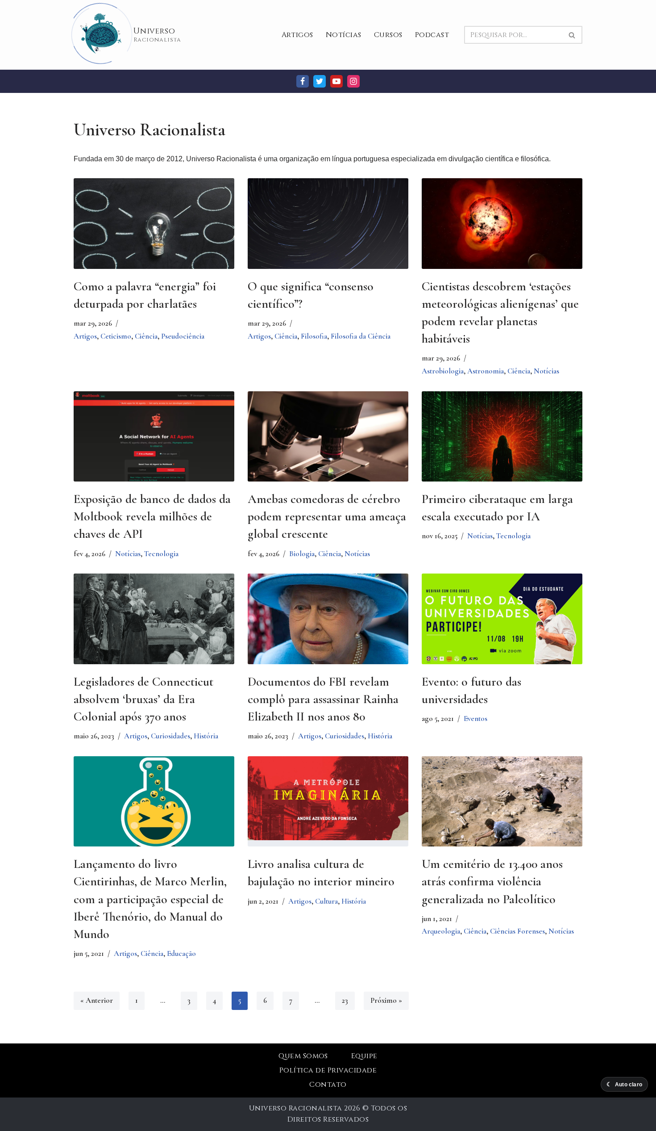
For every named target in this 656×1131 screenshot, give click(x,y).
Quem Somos (303, 1056)
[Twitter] (319, 81)
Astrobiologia (443, 371)
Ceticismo (115, 336)
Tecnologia (161, 553)
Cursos (388, 35)
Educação (181, 953)
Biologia (302, 553)
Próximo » (386, 1000)
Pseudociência (182, 336)
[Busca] (572, 35)
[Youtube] (336, 81)
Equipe (364, 1056)
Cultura (326, 901)
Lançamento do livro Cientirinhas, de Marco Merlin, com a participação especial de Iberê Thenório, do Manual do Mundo (150, 899)
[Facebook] (302, 81)
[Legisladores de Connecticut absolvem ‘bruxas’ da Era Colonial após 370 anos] (154, 636)
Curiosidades (170, 736)
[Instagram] (353, 81)
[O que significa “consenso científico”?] (328, 231)
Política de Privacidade (328, 1070)
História (206, 736)
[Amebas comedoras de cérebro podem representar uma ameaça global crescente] (328, 444)
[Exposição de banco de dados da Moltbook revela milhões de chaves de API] (154, 444)
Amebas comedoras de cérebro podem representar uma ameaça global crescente (327, 516)
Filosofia (314, 336)
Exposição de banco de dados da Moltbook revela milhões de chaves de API (152, 516)
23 (345, 1000)
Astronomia (485, 371)
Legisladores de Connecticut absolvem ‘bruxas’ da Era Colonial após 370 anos (143, 699)
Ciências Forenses (517, 931)
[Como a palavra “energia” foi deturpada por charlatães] (154, 231)
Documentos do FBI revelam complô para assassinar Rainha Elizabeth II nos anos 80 (323, 699)
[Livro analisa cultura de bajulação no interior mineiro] (328, 798)
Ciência (146, 336)
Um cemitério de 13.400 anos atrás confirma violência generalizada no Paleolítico (492, 881)
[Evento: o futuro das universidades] (502, 619)
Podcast (432, 35)
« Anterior (96, 1000)
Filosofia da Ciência (360, 336)
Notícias (343, 35)
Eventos (475, 718)
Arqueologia (441, 931)
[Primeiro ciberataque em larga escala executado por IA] (502, 444)
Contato (327, 1084)
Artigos (297, 35)
